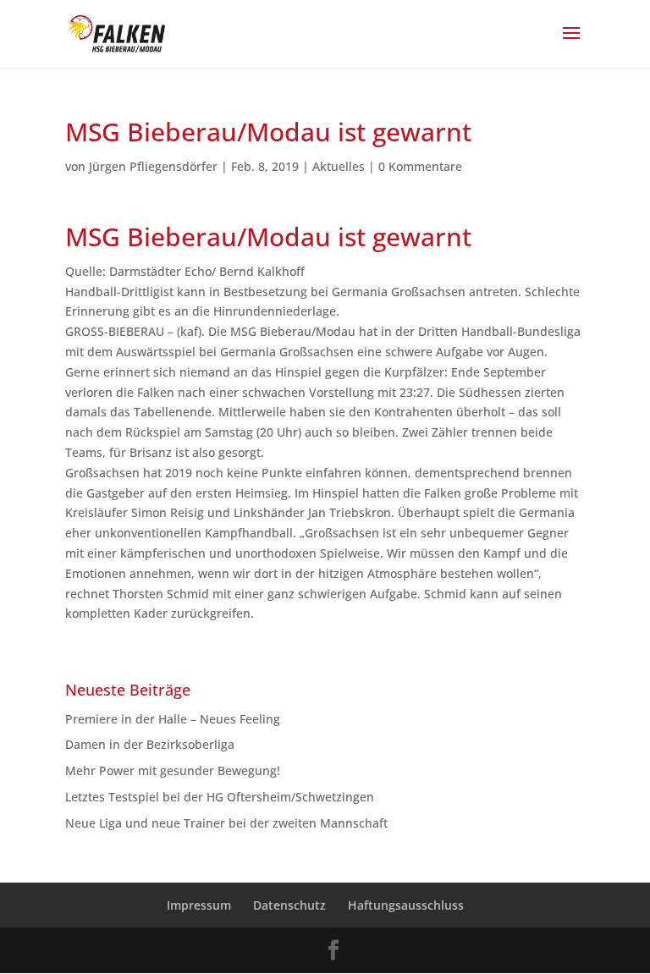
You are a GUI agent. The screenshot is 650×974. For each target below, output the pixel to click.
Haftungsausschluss (406, 905)
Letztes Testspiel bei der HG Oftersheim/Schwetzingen (219, 797)
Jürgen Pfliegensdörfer (153, 166)
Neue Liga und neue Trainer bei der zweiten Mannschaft (233, 823)
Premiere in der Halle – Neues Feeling (172, 719)
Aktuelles (338, 166)
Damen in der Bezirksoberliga (149, 744)
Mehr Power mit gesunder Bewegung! (172, 770)
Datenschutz (289, 905)
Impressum (199, 905)
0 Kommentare (420, 166)
